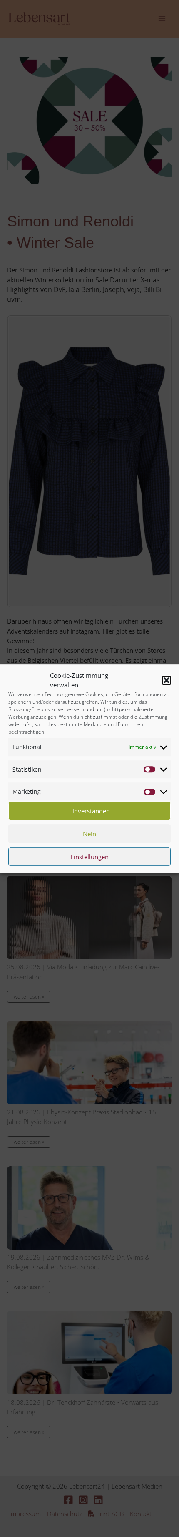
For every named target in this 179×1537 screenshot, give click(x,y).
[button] (166, 680)
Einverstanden (89, 811)
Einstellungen (89, 857)
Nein (89, 834)
